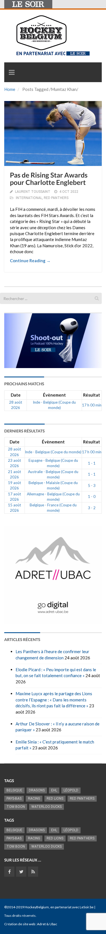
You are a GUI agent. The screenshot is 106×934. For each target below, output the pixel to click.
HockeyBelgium (37, 907)
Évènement (54, 394)
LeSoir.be (87, 907)
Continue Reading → (30, 260)
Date (16, 394)
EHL (54, 790)
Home (9, 89)
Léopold (71, 790)
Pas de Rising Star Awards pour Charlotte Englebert (49, 179)
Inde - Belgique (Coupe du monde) (53, 452)
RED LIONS (55, 798)
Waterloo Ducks (46, 807)
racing (34, 798)
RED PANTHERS (56, 198)
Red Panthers (82, 798)
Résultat (91, 394)
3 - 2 (92, 508)
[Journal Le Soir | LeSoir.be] (28, 4)
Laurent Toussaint (32, 192)
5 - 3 (92, 485)
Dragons (37, 790)
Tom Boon (16, 807)
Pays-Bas (14, 798)
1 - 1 (92, 463)
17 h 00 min (91, 405)
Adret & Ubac (47, 924)
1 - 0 (92, 496)
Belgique (14, 790)
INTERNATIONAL (29, 198)
